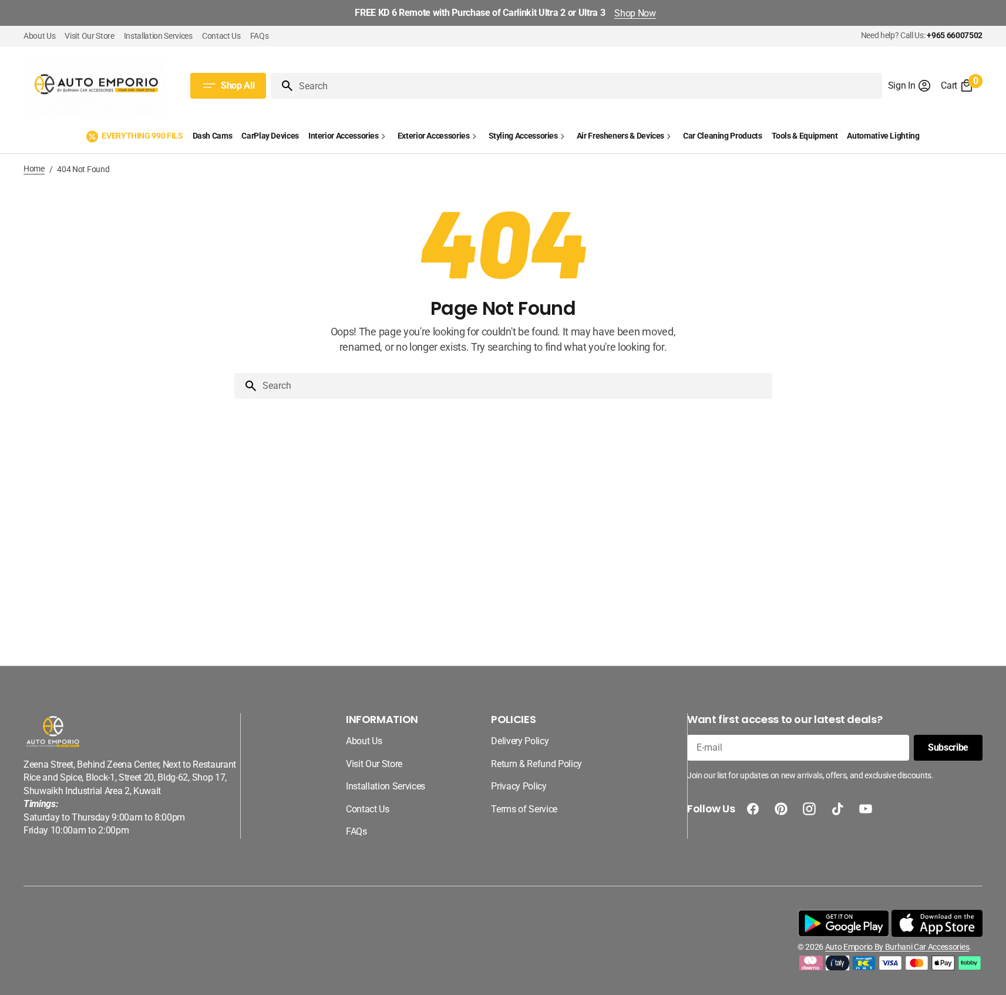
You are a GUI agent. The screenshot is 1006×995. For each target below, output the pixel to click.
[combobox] (587, 86)
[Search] (282, 86)
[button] (910, 86)
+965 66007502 (955, 35)
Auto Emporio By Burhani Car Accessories (897, 947)
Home (34, 168)
